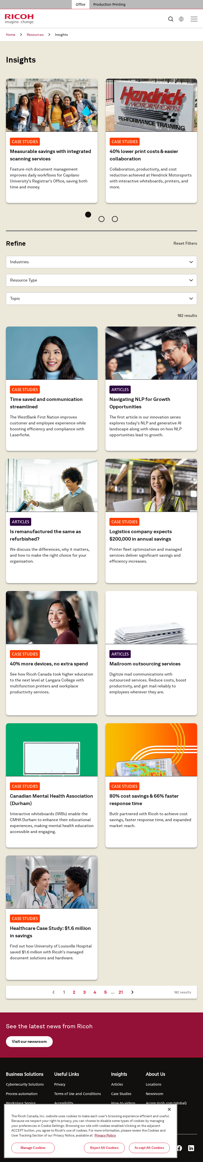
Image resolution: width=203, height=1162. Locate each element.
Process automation (22, 1094)
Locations (153, 1084)
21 (122, 992)
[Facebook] (179, 1148)
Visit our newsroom (29, 1041)
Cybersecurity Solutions (25, 1084)
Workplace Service (21, 1103)
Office (80, 4)
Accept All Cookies (149, 1148)
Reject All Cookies (104, 1148)
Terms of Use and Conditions (77, 1094)
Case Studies (121, 1094)
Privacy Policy (105, 1135)
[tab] (88, 215)
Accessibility (63, 1103)
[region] (90, 1131)
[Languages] (181, 19)
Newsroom (154, 1094)
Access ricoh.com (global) (166, 1103)
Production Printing (109, 4)
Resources (35, 35)
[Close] (169, 1109)
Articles (117, 1084)
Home (10, 35)
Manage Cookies (33, 1148)
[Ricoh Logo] (19, 19)
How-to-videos (123, 1103)
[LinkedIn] (191, 1148)
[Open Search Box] (170, 19)
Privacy (59, 1084)
